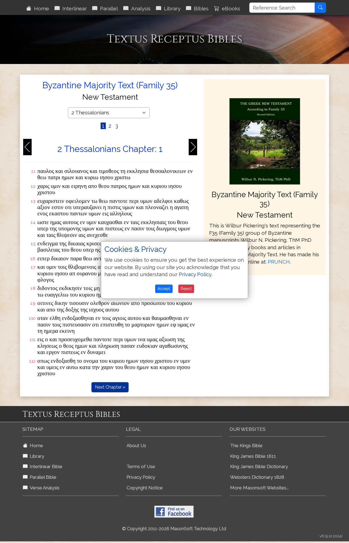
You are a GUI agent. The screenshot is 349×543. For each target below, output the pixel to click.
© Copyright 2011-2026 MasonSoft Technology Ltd (174, 528)
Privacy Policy (141, 477)
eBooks (229, 8)
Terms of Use (141, 466)
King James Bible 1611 (253, 456)
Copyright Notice (145, 487)
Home (40, 8)
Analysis (139, 8)
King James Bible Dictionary (259, 466)
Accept (164, 288)
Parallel (107, 8)
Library (170, 8)
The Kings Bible (246, 445)
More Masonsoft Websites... (259, 487)
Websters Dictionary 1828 (257, 477)
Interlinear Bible (45, 466)
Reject (186, 288)
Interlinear (73, 8)
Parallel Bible (42, 477)
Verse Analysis (43, 487)
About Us (136, 445)
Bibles (200, 8)
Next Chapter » (110, 387)
